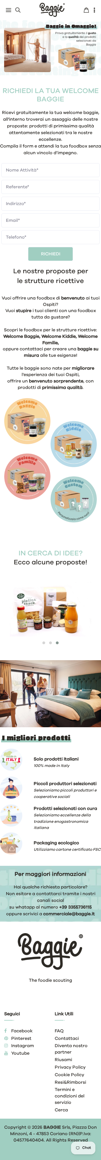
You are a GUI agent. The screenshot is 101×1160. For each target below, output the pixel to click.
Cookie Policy (69, 1075)
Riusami (63, 1059)
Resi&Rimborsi (70, 1082)
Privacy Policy (70, 1067)
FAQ (59, 1031)
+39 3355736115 (75, 907)
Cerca (61, 1110)
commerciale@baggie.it (69, 914)
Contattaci (67, 1038)
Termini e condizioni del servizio (69, 1096)
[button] (43, 643)
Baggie (52, 1127)
